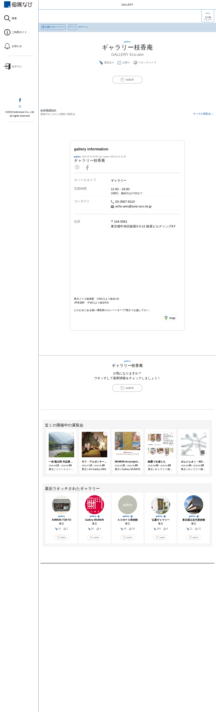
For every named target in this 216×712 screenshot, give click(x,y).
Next (212, 453)
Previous (42, 453)
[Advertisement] (127, 599)
